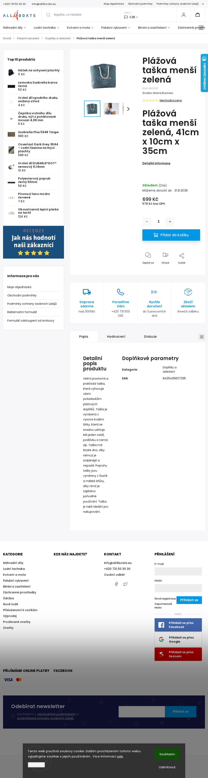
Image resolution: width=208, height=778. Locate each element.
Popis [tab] (83, 336)
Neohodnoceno (171, 100)
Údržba (8, 598)
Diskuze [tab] (150, 336)
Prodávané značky (16, 622)
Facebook (116, 584)
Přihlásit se (180, 711)
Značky (8, 628)
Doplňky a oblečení (170, 369)
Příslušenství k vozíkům (20, 610)
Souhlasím (167, 754)
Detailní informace (156, 163)
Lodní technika (14, 569)
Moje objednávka (114, 3)
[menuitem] (16, 27)
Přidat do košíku (174, 235)
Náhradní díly (13, 563)
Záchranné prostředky (19, 592)
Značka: (157, 93)
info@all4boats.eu (118, 563)
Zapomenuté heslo (163, 605)
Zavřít (193, 269)
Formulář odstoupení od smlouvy (30, 321)
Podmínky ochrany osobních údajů (178, 3)
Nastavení (36, 765)
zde (120, 756)
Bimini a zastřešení (16, 586)
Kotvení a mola (14, 575)
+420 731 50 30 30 (117, 569)
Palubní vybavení (16, 581)
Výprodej (9, 616)
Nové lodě (10, 604)
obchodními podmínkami (56, 714)
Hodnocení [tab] (116, 336)
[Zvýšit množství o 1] (170, 221)
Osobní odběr (114, 575)
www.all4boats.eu (125, 584)
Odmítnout (167, 767)
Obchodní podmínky (140, 3)
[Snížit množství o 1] (146, 221)
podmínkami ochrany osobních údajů (45, 718)
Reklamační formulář (22, 312)
